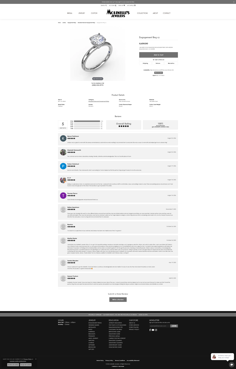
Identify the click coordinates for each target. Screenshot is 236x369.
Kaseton (70, 224)
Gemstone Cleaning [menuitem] (116, 342)
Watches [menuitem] (91, 340)
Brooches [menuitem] (92, 347)
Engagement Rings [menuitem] (95, 323)
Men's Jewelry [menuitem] (93, 338)
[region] (97, 53)
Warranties (171, 63)
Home (59, 22)
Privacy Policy (134, 329)
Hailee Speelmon (73, 207)
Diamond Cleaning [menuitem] (115, 340)
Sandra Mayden (72, 261)
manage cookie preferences (18, 361)
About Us (132, 323)
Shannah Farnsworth (74, 150)
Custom (94, 13)
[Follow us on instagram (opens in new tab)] (156, 330)
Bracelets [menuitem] (91, 334)
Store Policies (134, 327)
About (155, 13)
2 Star (71, 126)
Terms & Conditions (120, 360)
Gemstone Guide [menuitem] (114, 334)
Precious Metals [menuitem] (114, 336)
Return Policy (100, 360)
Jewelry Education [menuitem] (115, 323)
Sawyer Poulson (72, 276)
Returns (158, 63)
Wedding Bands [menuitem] (93, 325)
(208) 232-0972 (97, 85)
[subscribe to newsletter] (174, 325)
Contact (166, 13)
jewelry (64, 22)
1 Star (71, 128)
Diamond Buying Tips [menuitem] (116, 327)
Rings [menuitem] (90, 329)
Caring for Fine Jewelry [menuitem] (117, 338)
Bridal (69, 13)
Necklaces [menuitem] (92, 327)
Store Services (134, 325)
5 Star (71, 121)
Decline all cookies (13, 364)
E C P (69, 178)
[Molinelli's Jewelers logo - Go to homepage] (118, 13)
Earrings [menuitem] (91, 331)
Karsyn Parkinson (73, 136)
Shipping (145, 63)
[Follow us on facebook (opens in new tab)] (150, 330)
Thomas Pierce (72, 193)
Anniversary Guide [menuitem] (115, 345)
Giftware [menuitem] (91, 345)
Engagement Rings (72, 22)
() (102, 121)
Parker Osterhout (73, 164)
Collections (142, 13)
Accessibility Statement (133, 360)
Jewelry (81, 13)
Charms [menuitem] (91, 342)
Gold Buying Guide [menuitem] (115, 347)
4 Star (71, 123)
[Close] (234, 2)
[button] (103, 5)
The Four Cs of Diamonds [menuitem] (117, 325)
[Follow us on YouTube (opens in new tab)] (153, 330)
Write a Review (118, 299)
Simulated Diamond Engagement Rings (86, 22)
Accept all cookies (26, 364)
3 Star (71, 125)
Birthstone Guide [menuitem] (114, 331)
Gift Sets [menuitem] (91, 349)
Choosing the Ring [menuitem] (115, 329)
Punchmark (121, 366)
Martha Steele (72, 238)
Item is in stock (158, 72)
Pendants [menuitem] (91, 336)
